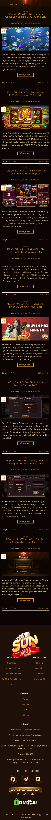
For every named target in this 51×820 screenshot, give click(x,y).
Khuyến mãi (39, 679)
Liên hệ (11, 684)
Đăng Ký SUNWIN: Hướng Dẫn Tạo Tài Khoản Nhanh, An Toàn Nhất (25, 540)
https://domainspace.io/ (29, 729)
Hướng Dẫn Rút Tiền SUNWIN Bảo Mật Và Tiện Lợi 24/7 (25, 384)
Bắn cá (25, 715)
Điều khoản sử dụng (11, 674)
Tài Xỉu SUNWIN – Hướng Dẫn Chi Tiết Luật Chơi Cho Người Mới (25, 250)
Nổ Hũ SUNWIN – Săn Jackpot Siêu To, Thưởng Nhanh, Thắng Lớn (25, 94)
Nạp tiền (39, 668)
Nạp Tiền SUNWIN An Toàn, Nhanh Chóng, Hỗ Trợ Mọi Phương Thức (25, 462)
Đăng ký (39, 663)
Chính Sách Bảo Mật (11, 668)
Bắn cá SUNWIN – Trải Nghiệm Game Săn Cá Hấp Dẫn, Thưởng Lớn (25, 15)
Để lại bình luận (43, 83)
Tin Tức (25, 11)
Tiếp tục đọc (25, 75)
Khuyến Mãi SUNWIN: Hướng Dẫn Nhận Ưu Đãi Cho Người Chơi (26, 305)
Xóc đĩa (25, 704)
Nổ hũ (25, 710)
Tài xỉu (25, 699)
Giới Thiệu (11, 663)
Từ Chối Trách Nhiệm (12, 679)
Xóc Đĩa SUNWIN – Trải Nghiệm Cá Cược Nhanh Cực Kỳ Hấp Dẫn (25, 172)
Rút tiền (39, 674)
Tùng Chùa (35, 23)
